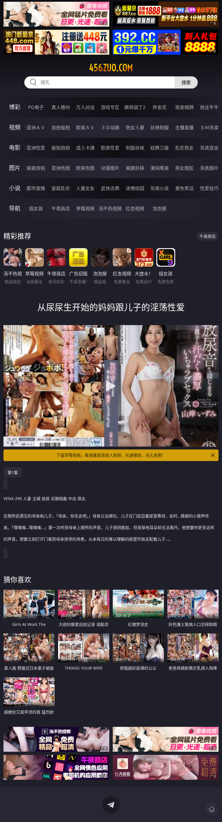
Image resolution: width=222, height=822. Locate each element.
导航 (15, 208)
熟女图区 (184, 168)
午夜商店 (60, 208)
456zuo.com (111, 67)
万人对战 (85, 107)
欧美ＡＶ (85, 127)
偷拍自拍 (60, 148)
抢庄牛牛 (209, 107)
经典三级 (159, 148)
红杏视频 (135, 208)
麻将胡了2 (134, 107)
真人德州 (60, 107)
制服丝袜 (135, 148)
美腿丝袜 (135, 168)
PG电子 (36, 107)
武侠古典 (110, 188)
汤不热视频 (110, 208)
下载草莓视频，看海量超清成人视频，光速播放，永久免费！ (111, 455)
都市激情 (36, 188)
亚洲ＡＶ (36, 127)
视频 (15, 127)
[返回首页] (212, 809)
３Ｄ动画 (110, 127)
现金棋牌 (184, 107)
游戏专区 (110, 107)
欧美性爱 (110, 148)
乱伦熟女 (184, 148)
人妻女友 (85, 188)
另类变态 (209, 148)
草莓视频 (85, 208)
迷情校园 (135, 188)
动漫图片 (110, 168)
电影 (15, 148)
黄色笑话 (184, 188)
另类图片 (209, 168)
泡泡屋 (159, 208)
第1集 (13, 472)
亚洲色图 (60, 168)
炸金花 (159, 107)
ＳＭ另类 (209, 127)
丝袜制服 (159, 127)
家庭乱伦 (60, 188)
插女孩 (36, 208)
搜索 (186, 82)
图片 (15, 168)
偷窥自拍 (36, 168)
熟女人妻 (135, 127)
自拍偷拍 (60, 127)
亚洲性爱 (36, 148)
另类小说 (159, 188)
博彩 (15, 107)
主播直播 (184, 127)
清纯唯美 (159, 168)
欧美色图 (85, 168)
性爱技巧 (209, 188)
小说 (15, 188)
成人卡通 (85, 148)
